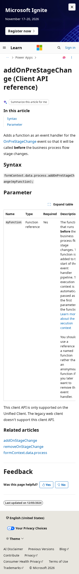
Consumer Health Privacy (22, 561)
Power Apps (24, 57)
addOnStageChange (20, 440)
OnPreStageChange (20, 141)
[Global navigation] (4, 48)
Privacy (30, 555)
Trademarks (12, 568)
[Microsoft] (39, 47)
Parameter (14, 124)
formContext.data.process (25, 452)
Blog (62, 549)
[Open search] (59, 48)
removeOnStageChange (23, 446)
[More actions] (71, 57)
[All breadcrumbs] (7, 57)
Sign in (70, 47)
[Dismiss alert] (71, 6)
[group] (39, 305)
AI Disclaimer (13, 549)
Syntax (12, 119)
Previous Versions (41, 549)
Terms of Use (58, 561)
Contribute (11, 555)
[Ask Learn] (64, 57)
